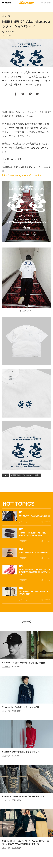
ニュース (6, 16)
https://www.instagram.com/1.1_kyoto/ (21, 175)
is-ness (5, 475)
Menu (8, 2)
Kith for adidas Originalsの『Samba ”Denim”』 (23, 796)
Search (47, 2)
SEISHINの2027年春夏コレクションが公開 (21, 752)
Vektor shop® (28, 475)
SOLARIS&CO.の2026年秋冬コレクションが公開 (23, 663)
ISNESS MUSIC (16, 475)
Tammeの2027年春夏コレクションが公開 (20, 707)
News (23, 522)
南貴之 (37, 475)
